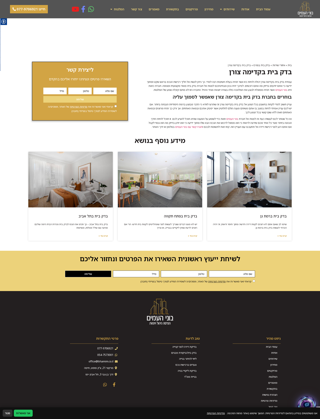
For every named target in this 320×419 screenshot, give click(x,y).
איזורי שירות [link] (278, 65)
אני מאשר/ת (23, 413)
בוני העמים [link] (281, 90)
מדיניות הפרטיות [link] (78, 106)
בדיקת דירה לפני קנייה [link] (184, 347)
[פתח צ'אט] (307, 406)
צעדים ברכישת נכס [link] (185, 365)
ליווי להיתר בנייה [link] (187, 359)
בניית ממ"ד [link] (190, 377)
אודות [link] (245, 9)
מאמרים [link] (154, 9)
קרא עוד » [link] (282, 235)
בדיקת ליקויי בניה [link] (187, 371)
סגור (7, 413)
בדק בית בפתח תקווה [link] (180, 216)
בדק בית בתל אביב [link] (93, 216)
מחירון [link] (208, 9)
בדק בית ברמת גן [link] (273, 216)
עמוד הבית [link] (263, 9)
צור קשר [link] (136, 9)
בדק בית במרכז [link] (262, 65)
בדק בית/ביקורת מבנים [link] (183, 353)
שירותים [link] (229, 9)
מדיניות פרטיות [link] (269, 401)
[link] (305, 9)
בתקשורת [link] (172, 9)
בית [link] (290, 65)
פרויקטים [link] (192, 9)
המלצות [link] (119, 9)
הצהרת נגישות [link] (269, 395)
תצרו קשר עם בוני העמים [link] (188, 127)
